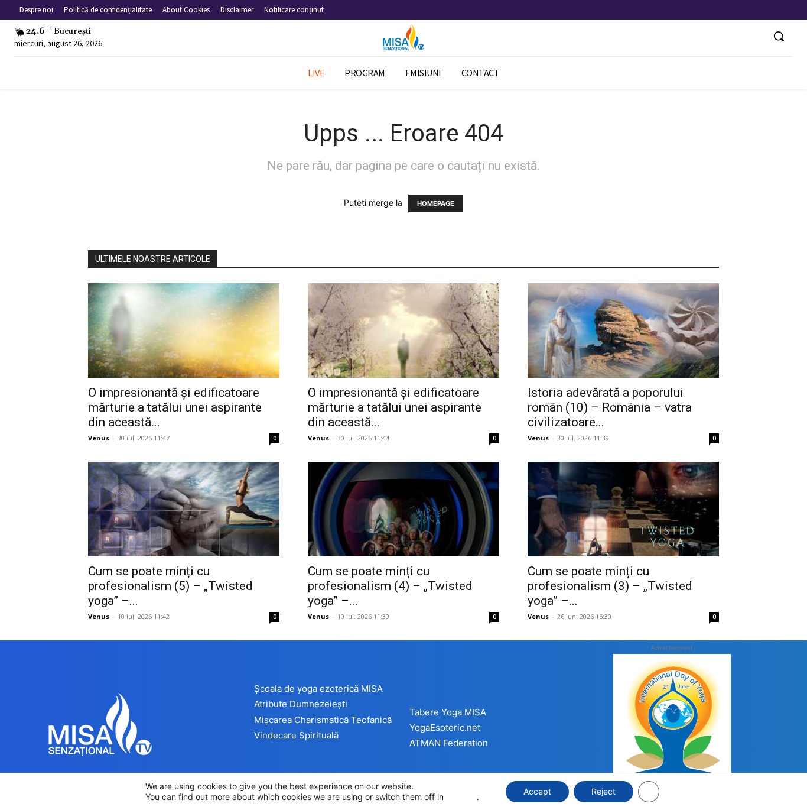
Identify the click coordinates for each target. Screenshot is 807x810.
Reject (603, 791)
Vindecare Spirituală (296, 735)
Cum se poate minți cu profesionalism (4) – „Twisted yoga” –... (390, 586)
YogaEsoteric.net (444, 727)
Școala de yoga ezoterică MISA (318, 688)
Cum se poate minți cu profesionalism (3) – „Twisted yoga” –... (610, 586)
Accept (537, 791)
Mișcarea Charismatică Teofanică (323, 719)
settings (461, 797)
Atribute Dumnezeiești (300, 703)
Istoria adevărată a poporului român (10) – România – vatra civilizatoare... (610, 407)
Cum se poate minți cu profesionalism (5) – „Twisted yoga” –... (170, 586)
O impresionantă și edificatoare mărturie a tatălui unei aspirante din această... (175, 407)
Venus (98, 437)
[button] (778, 36)
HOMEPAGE (435, 203)
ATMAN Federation (448, 743)
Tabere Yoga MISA (447, 712)
